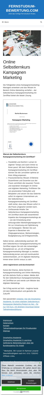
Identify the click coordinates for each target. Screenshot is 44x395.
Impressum (7, 320)
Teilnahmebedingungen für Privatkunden (20, 328)
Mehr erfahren (7, 375)
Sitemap (6, 331)
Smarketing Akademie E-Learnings (17, 340)
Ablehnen (11, 382)
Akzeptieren (21, 388)
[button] (41, 22)
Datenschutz (8, 323)
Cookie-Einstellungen (31, 382)
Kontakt (6, 326)
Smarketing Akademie (12, 338)
